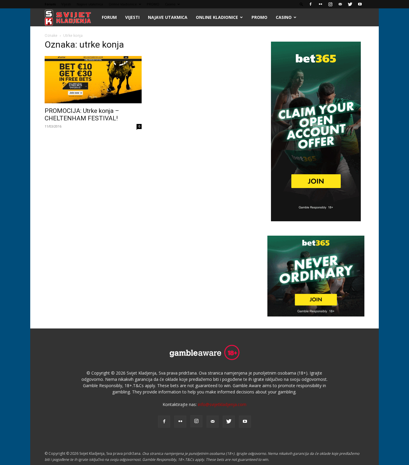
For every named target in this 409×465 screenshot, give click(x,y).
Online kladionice (123, 4)
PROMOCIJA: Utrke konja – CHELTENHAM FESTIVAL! (82, 114)
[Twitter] (350, 4)
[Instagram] (330, 4)
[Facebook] (310, 4)
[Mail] (340, 4)
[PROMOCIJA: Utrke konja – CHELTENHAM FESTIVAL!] (93, 79)
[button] (301, 4)
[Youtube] (359, 4)
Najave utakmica (90, 4)
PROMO (153, 4)
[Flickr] (320, 4)
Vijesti (66, 4)
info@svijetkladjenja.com (222, 404)
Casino (170, 4)
